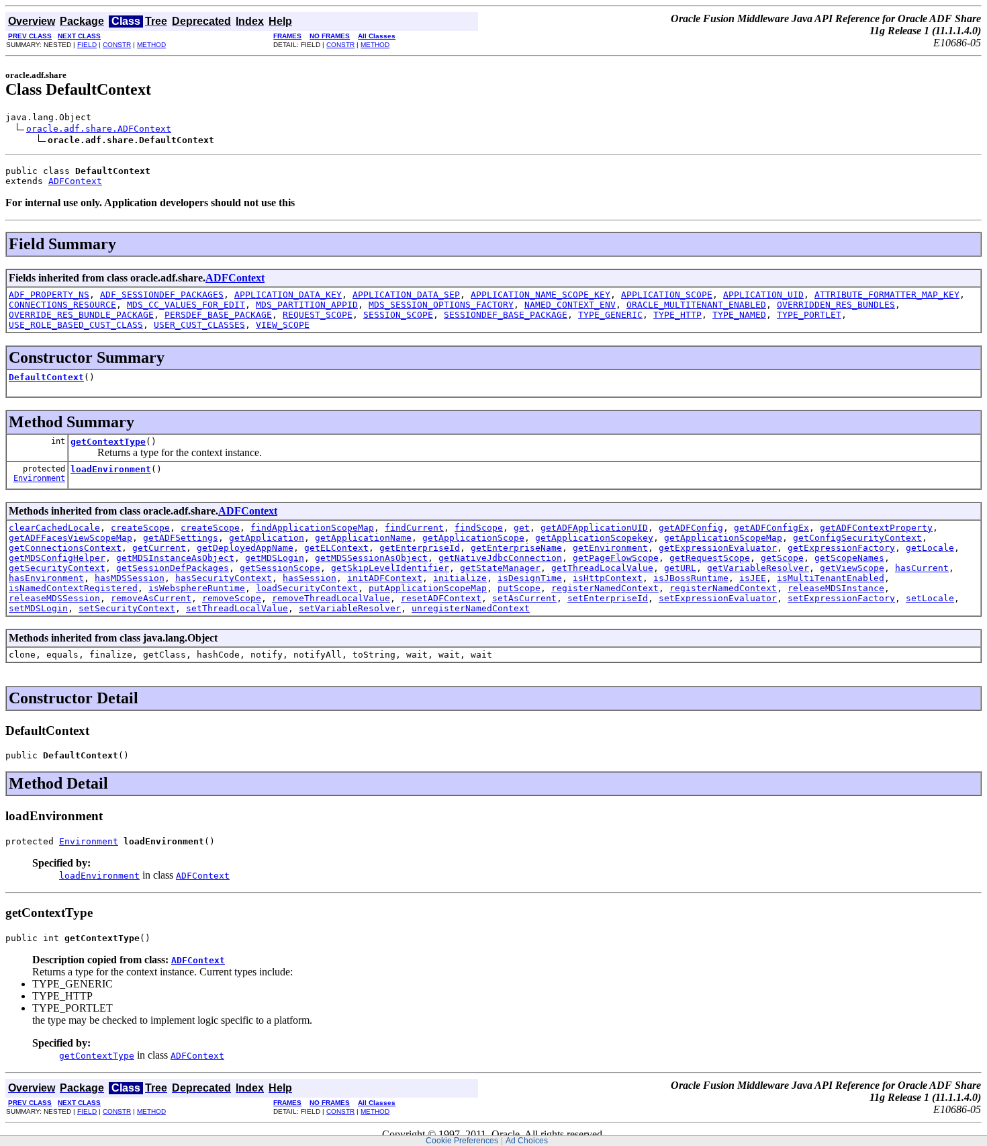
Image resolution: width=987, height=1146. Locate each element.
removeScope (231, 598)
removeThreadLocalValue (331, 598)
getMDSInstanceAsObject (175, 558)
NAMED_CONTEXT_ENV (570, 305)
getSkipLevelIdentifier (390, 568)
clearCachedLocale (54, 528)
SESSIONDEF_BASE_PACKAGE (505, 315)
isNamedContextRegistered (73, 588)
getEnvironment (610, 548)
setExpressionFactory (841, 598)
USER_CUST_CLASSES (199, 325)
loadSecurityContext (307, 588)
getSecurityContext (57, 568)
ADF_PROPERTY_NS (49, 295)
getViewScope (852, 568)
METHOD (151, 44)
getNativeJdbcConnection (500, 558)
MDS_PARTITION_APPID (307, 305)
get (522, 528)
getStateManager (500, 568)
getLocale (930, 548)
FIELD (87, 44)
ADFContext (75, 181)
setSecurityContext (127, 608)
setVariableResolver (350, 608)
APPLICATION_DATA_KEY (288, 295)
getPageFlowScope (616, 558)
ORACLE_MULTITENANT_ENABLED (696, 305)
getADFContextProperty (876, 528)
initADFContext (384, 578)
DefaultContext (46, 377)
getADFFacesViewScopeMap (70, 538)
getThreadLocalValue (602, 568)
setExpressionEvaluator (718, 598)
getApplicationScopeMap (723, 538)
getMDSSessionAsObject (371, 558)
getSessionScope (280, 568)
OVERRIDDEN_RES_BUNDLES (836, 305)
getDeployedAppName (245, 548)
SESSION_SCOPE (398, 315)
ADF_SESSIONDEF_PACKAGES (162, 295)
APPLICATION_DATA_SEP (406, 295)
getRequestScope (709, 558)
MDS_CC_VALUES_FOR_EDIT (186, 305)
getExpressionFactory (841, 548)
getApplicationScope (473, 538)
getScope (782, 558)
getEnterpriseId (419, 548)
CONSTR (117, 44)
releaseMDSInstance (836, 588)
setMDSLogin (38, 608)
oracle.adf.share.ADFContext (98, 129)
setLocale (930, 598)
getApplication (266, 538)
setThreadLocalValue (237, 608)
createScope (140, 528)
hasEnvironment (46, 578)
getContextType (108, 442)
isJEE (752, 578)
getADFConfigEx (771, 528)
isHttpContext (608, 578)
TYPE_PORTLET (809, 315)
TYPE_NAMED (739, 315)
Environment (39, 478)
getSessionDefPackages (172, 568)
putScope (519, 588)
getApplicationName (363, 538)
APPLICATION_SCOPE (666, 295)
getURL (680, 568)
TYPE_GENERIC (610, 315)
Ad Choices (527, 1140)
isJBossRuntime (690, 578)
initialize (460, 578)
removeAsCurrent (151, 598)
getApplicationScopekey (594, 538)
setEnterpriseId (607, 598)
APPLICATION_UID (763, 295)
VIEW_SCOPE (283, 325)
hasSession (309, 578)
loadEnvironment (110, 469)
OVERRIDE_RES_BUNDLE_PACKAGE (81, 315)
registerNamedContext (605, 588)
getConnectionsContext (65, 548)
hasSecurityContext (223, 578)
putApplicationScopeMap (428, 588)
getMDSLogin (274, 558)
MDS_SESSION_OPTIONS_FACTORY (441, 305)
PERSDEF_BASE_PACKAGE (218, 315)
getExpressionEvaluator (718, 548)
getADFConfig (691, 528)
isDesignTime (530, 578)
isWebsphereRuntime (196, 588)
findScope (479, 528)
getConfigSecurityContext (857, 538)
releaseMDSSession (54, 598)
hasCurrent (922, 568)
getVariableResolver (758, 568)
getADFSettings (180, 538)
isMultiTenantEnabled (830, 578)
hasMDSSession (129, 578)
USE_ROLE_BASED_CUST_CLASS (76, 325)
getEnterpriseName (516, 548)
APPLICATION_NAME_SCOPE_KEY (540, 295)
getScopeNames (849, 558)
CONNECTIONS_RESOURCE (62, 305)
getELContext (336, 548)
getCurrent (159, 548)
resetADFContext (441, 598)
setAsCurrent (524, 598)
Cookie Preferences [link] (462, 1140)
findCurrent (414, 528)
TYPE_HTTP (677, 315)
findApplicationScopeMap (312, 528)
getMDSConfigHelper (57, 558)
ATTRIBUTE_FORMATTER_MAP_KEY (886, 295)
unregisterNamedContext (471, 608)
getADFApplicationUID (594, 528)
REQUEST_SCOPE (317, 315)
